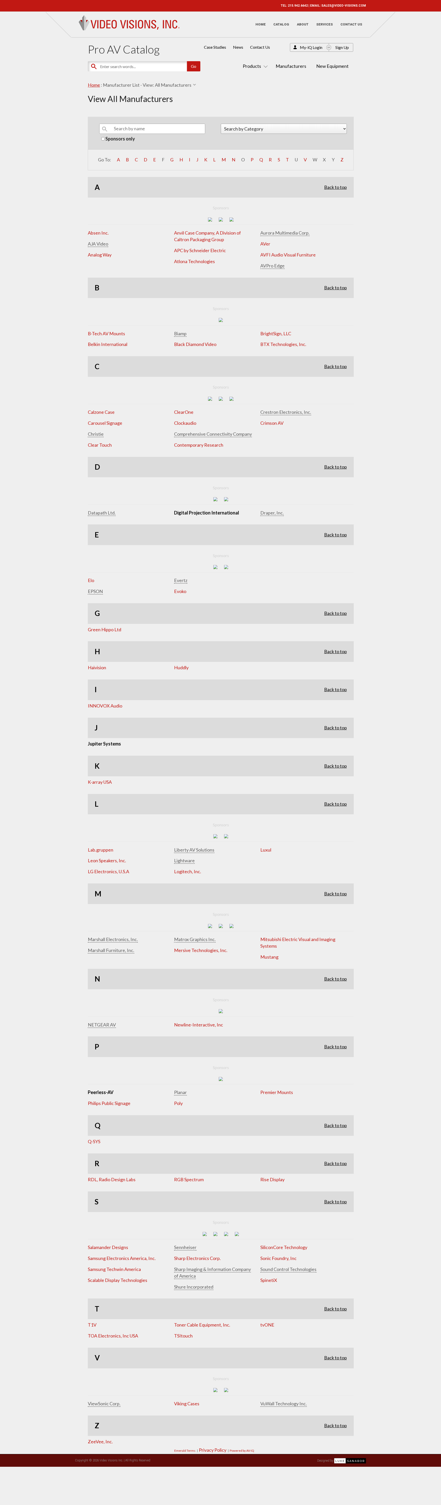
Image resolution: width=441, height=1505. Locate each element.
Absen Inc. (98, 233)
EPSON (95, 591)
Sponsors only (120, 139)
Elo (91, 580)
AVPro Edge (272, 265)
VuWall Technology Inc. (283, 1403)
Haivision (97, 667)
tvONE (267, 1325)
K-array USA (100, 782)
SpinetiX (268, 1280)
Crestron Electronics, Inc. (285, 412)
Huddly (181, 667)
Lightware (184, 860)
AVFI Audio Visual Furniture (288, 255)
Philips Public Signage (109, 1103)
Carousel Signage (105, 423)
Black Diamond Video (195, 344)
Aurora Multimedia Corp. (285, 233)
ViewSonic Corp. (104, 1403)
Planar (180, 1092)
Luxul (265, 850)
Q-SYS (94, 1141)
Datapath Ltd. (102, 513)
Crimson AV (272, 423)
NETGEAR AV (102, 1024)
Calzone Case (101, 412)
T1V (92, 1325)
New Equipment (332, 66)
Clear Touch (100, 445)
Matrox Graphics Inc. (195, 939)
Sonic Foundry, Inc (278, 1258)
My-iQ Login (311, 47)
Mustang (269, 957)
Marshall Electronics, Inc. (113, 939)
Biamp (180, 333)
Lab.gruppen (100, 850)
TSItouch (183, 1336)
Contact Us (351, 24)
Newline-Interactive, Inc (198, 1024)
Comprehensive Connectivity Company (213, 434)
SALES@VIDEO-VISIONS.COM (343, 5)
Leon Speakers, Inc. (107, 860)
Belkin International (107, 344)
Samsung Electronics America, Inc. (122, 1258)
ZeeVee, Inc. (100, 1441)
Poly (178, 1103)
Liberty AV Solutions (194, 850)
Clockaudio (185, 423)
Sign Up (342, 47)
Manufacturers (291, 66)
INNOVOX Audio (105, 706)
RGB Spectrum (189, 1179)
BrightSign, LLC (275, 333)
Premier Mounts (276, 1092)
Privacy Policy (212, 1450)
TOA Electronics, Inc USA (113, 1336)
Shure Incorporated (193, 1287)
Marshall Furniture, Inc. (111, 950)
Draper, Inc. (272, 513)
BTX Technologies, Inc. (283, 344)
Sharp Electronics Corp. (197, 1258)
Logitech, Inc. (187, 871)
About (303, 24)
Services (324, 24)
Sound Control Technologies (288, 1269)
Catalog (281, 24)
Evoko (180, 591)
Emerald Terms (184, 1450)
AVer (265, 244)
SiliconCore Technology (283, 1247)
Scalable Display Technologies (117, 1280)
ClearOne (183, 412)
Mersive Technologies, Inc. (200, 950)
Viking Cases (186, 1403)
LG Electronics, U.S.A (108, 871)
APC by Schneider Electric (200, 250)
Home (260, 24)
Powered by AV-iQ (242, 1450)
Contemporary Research (198, 445)
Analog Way (100, 255)
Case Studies (215, 47)
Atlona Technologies (194, 261)
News (238, 47)
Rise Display (272, 1179)
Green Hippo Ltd (104, 629)
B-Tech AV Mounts (106, 333)
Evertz (180, 580)
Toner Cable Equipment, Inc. (202, 1325)
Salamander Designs (108, 1247)
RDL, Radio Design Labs (112, 1179)
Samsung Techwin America (114, 1269)
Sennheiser (185, 1247)
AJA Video (98, 244)
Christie (96, 434)
